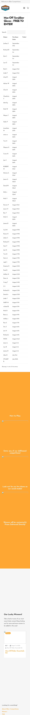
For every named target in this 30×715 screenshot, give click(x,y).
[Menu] (24, 8)
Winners (4, 711)
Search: (4, 32)
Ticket (24, 37)
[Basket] (28, 8)
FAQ (3, 714)
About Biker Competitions (10, 709)
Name (5, 37)
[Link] (5, 8)
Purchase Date (15, 38)
